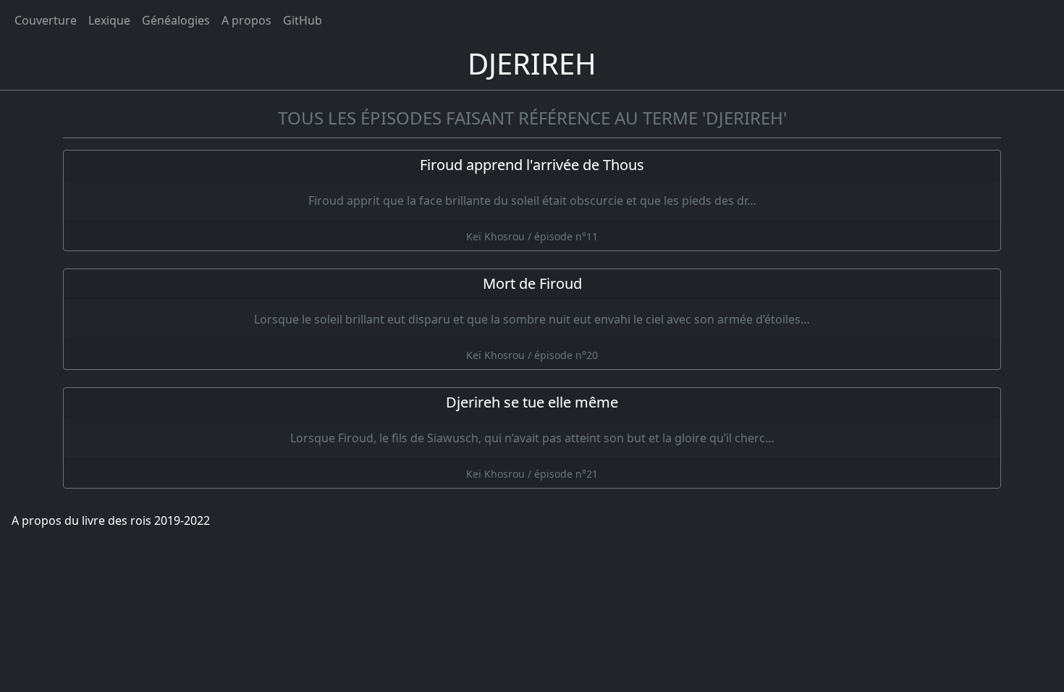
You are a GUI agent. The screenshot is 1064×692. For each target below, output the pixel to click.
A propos (246, 20)
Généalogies (176, 20)
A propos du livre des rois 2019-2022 (111, 520)
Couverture (45, 20)
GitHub (302, 20)
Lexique (109, 20)
